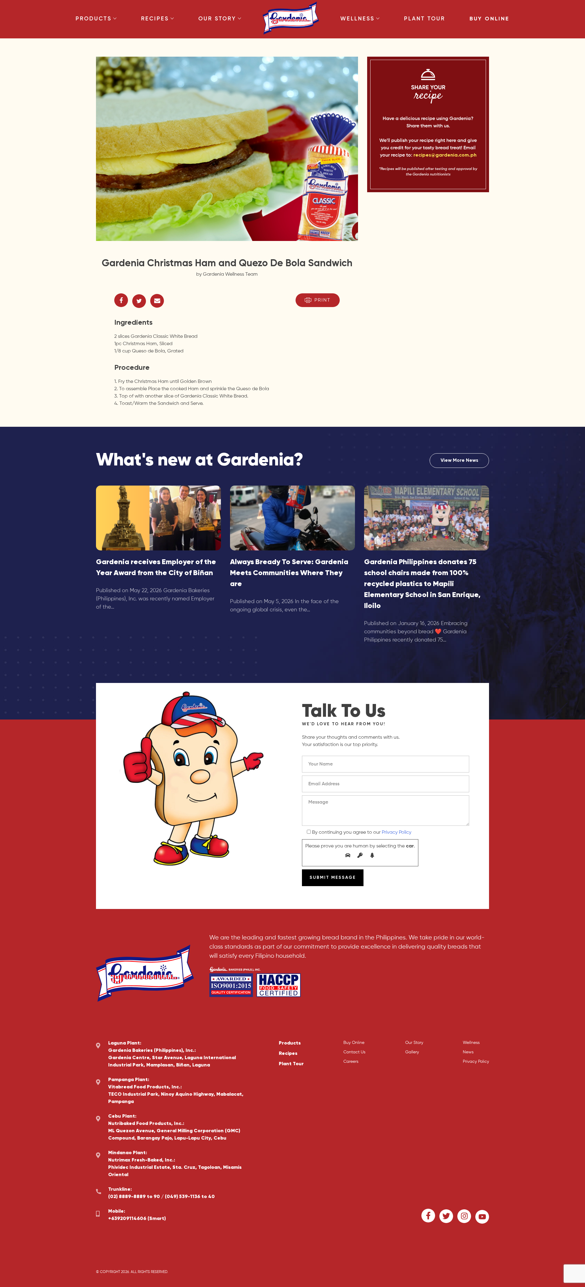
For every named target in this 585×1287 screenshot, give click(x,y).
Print (322, 300)
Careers (350, 1061)
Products (94, 19)
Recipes (155, 19)
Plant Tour (424, 19)
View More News (459, 460)
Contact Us (354, 1052)
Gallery (412, 1052)
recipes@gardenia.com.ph (445, 155)
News (468, 1052)
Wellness (357, 19)
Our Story (217, 19)
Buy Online (489, 19)
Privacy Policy (396, 832)
